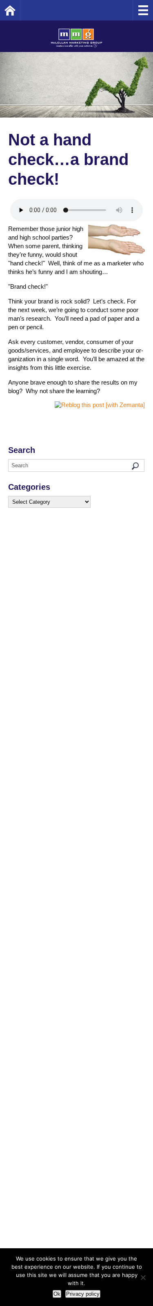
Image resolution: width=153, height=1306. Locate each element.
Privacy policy (83, 1294)
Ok (56, 1294)
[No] (143, 1277)
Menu (143, 10)
